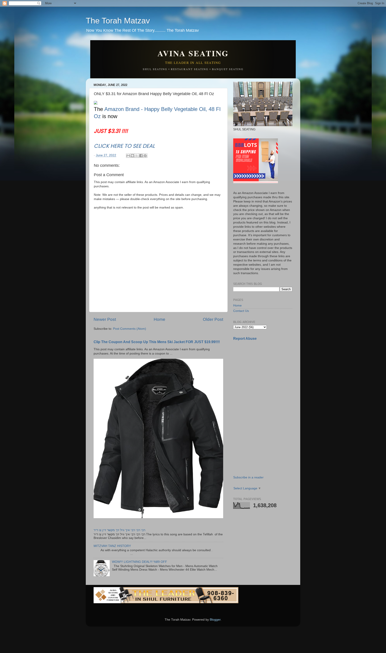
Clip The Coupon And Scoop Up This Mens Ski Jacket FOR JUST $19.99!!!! (157, 342)
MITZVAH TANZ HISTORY (112, 546)
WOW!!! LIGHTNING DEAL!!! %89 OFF (139, 561)
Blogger (215, 619)
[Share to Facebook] (141, 155)
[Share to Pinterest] (145, 155)
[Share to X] (136, 155)
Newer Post (105, 319)
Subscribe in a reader (248, 477)
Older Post (213, 319)
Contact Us (241, 311)
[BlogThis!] (132, 155)
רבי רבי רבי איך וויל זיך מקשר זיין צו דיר (119, 530)
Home (159, 319)
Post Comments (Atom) (129, 328)
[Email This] (128, 155)
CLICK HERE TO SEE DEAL (124, 146)
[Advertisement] (266, 376)
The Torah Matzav (118, 20)
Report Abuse (245, 338)
